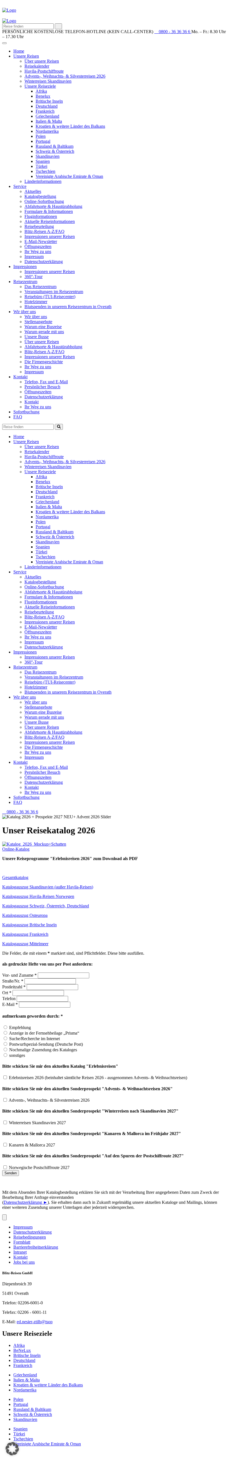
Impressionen (25, 266)
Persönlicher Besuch (42, 386)
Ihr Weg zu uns (37, 251)
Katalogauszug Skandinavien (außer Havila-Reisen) (47, 887)
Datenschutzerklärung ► (26, 1202)
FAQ (17, 416)
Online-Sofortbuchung (44, 201)
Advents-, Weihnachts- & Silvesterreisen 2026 (64, 76)
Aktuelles (32, 191)
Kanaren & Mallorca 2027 (32, 1145)
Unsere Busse (36, 336)
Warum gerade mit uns (44, 331)
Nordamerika (47, 131)
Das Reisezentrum (40, 286)
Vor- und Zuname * (19, 975)
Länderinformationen (42, 181)
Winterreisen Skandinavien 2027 (37, 1122)
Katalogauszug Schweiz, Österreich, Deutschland (45, 905)
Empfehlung (20, 1027)
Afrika (41, 91)
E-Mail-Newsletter (40, 241)
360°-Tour (33, 276)
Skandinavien (48, 156)
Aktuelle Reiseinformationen (49, 221)
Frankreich (45, 111)
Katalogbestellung (40, 196)
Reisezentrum (25, 281)
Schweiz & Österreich (55, 151)
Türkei (41, 166)
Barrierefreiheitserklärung (35, 1247)
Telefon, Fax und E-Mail (46, 381)
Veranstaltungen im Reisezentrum (53, 291)
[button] (15, 849)
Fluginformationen (40, 216)
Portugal (43, 141)
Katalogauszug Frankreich (25, 934)
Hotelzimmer (35, 301)
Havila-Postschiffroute (44, 71)
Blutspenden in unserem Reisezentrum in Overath (67, 306)
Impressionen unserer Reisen (49, 236)
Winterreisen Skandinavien (47, 81)
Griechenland (47, 116)
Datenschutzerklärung (43, 261)
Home (18, 51)
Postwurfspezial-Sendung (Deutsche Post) (46, 1044)
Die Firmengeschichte (43, 361)
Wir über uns (24, 311)
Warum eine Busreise (43, 326)
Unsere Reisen (26, 56)
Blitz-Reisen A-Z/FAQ (44, 231)
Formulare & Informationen (48, 211)
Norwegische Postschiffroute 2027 (39, 1167)
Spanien (43, 161)
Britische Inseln (49, 101)
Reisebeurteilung (39, 226)
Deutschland (47, 106)
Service (19, 186)
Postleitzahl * (14, 986)
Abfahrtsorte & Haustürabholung (53, 206)
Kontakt (20, 376)
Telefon (9, 998)
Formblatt (21, 1242)
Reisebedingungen (29, 1237)
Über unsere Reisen (41, 61)
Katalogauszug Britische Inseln (29, 924)
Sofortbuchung (26, 411)
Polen (41, 136)
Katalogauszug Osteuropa (25, 915)
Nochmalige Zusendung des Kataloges (43, 1049)
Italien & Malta (49, 121)
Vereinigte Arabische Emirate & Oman (69, 176)
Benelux (43, 96)
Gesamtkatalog (15, 877)
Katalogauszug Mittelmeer (25, 943)
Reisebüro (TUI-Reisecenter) (49, 296)
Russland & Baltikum (54, 146)
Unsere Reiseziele (40, 86)
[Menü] (4, 1217)
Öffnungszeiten (37, 246)
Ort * (6, 992)
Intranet (20, 1252)
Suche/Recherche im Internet (34, 1038)
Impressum (34, 256)
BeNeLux (22, 1350)
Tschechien (45, 171)
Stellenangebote (38, 321)
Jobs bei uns (24, 1262)
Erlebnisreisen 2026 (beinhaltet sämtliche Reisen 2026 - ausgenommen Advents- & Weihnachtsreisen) (98, 1077)
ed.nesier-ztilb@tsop (35, 1321)
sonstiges (17, 1055)
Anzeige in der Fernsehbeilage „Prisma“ (44, 1033)
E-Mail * (10, 1004)
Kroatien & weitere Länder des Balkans (70, 126)
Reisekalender (36, 66)
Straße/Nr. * (12, 981)
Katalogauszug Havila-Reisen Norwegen (38, 896)
